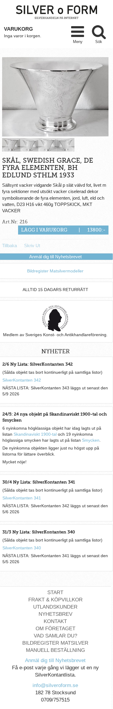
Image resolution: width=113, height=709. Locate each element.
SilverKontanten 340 (21, 547)
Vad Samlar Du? (55, 636)
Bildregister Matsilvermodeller (55, 271)
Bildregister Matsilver (55, 643)
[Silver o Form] (56, 11)
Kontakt (55, 621)
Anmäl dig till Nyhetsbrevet (55, 256)
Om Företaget (55, 628)
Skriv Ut (32, 245)
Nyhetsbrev (55, 614)
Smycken (90, 440)
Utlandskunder (55, 607)
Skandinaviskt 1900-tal (35, 434)
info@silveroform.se (55, 685)
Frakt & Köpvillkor (55, 600)
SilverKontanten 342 (21, 380)
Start (55, 592)
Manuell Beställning (55, 650)
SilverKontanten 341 (21, 498)
